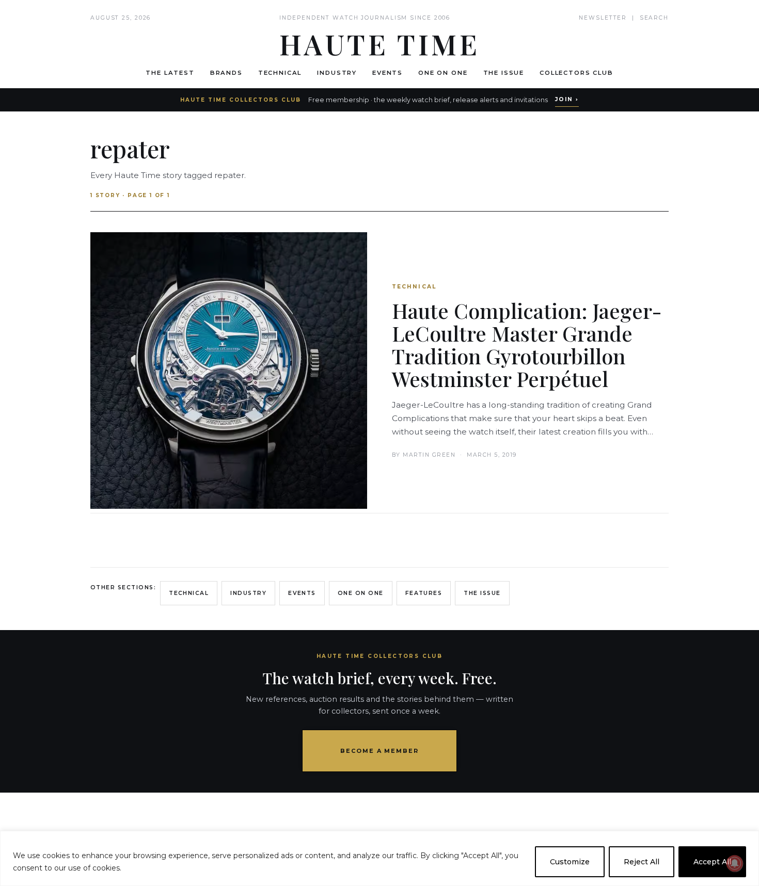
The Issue (504, 72)
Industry (337, 72)
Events (387, 72)
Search (654, 17)
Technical (280, 72)
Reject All (641, 861)
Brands (226, 72)
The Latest (170, 72)
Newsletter (603, 17)
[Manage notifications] (734, 863)
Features (423, 593)
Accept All (712, 861)
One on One (442, 72)
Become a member (379, 750)
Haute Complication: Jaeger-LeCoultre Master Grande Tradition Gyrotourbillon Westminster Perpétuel (527, 344)
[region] (379, 858)
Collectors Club (576, 72)
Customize (570, 861)
